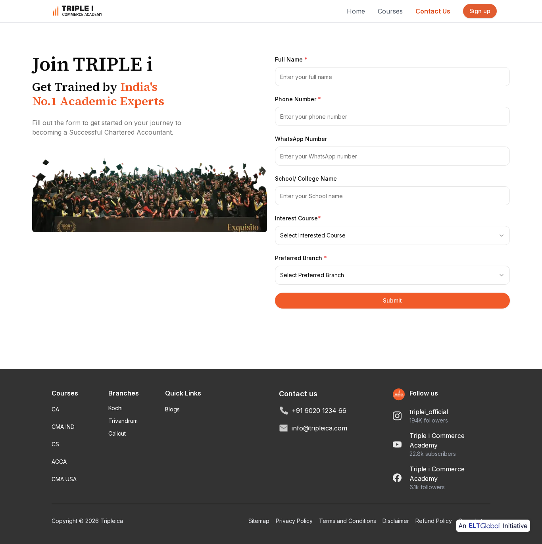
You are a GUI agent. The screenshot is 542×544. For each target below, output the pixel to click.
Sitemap (258, 520)
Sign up (479, 11)
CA (55, 409)
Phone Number (298, 99)
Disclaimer (395, 520)
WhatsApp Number (301, 138)
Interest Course (298, 218)
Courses (390, 11)
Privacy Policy (294, 520)
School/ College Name (306, 178)
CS (55, 444)
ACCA (59, 461)
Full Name (291, 59)
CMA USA (64, 479)
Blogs (172, 409)
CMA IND (63, 426)
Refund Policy (433, 520)
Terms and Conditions (347, 520)
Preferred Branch (301, 258)
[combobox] (392, 235)
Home (356, 11)
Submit (392, 300)
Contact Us (432, 11)
